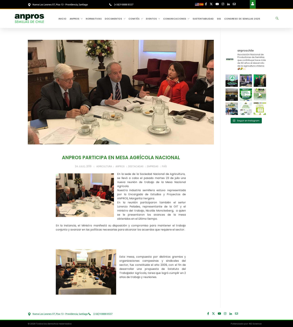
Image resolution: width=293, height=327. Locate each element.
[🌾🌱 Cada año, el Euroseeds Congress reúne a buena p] (260, 109)
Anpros (120, 166)
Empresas (152, 166)
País (164, 166)
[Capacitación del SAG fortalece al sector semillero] (246, 80)
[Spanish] (201, 4)
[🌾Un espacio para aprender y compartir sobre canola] (232, 109)
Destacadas (135, 166)
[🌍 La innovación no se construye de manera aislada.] (246, 109)
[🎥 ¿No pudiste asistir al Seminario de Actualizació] (246, 94)
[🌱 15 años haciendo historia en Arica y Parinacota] (260, 94)
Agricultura (104, 166)
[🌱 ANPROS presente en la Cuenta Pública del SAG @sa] (260, 80)
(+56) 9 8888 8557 (123, 4)
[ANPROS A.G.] (29, 18)
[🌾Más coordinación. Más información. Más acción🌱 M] (232, 94)
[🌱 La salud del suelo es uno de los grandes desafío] (232, 80)
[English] (197, 4)
